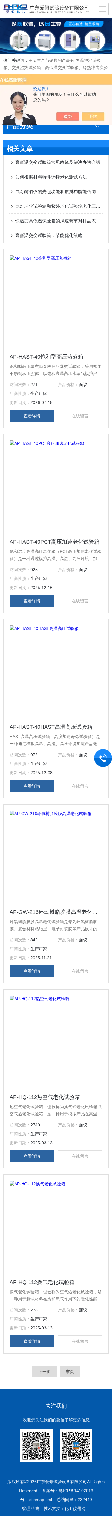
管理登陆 (30, 1508)
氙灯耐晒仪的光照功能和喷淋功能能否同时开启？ (59, 191)
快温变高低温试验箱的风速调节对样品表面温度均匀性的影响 (59, 220)
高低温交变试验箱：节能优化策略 (48, 235)
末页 (70, 1371)
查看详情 (32, 415)
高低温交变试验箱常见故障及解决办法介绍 (57, 162)
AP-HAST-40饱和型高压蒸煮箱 (46, 357)
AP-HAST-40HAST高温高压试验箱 (51, 727)
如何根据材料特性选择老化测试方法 (51, 176)
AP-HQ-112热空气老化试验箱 (45, 1097)
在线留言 (80, 415)
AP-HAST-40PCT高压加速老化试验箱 (54, 542)
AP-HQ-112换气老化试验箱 (42, 1282)
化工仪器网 (75, 1508)
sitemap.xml (40, 1499)
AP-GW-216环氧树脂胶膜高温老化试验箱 (56, 912)
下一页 (44, 1371)
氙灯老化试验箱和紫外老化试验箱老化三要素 (59, 206)
